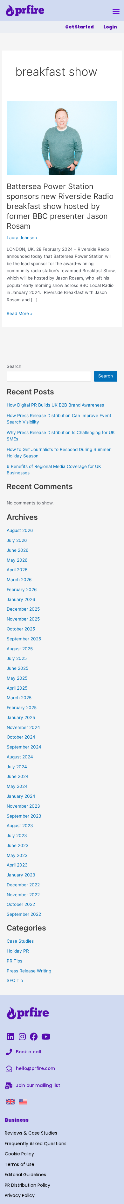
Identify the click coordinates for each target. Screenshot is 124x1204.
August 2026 (20, 530)
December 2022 (23, 884)
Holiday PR (18, 951)
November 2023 (23, 806)
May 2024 (17, 786)
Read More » (19, 313)
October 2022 (21, 904)
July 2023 (17, 835)
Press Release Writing (29, 970)
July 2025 (17, 658)
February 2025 (22, 707)
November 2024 (23, 727)
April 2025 (17, 688)
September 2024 (24, 746)
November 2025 (23, 619)
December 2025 (23, 609)
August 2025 (20, 648)
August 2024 (20, 756)
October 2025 (21, 628)
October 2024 (21, 737)
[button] (116, 11)
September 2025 (24, 638)
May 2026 (17, 560)
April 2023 (17, 864)
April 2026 (17, 569)
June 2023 (18, 845)
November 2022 (23, 894)
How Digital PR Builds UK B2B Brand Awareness (55, 405)
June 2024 (18, 776)
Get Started (79, 27)
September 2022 (24, 914)
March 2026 (19, 579)
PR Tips (14, 960)
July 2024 (17, 766)
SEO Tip (15, 980)
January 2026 (21, 599)
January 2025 (21, 717)
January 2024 (21, 796)
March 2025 (19, 697)
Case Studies (20, 941)
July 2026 (17, 540)
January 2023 (21, 874)
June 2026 (18, 550)
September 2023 (24, 816)
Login (110, 27)
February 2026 (22, 589)
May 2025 (17, 678)
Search (14, 366)
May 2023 (17, 855)
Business (17, 1120)
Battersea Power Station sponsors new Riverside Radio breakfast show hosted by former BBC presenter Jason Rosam (60, 206)
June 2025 (17, 668)
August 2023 (20, 825)
